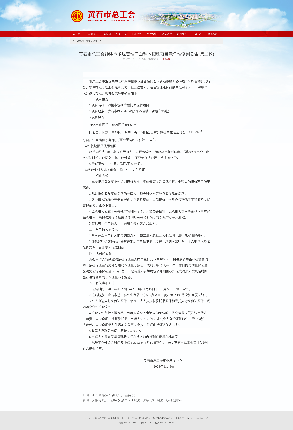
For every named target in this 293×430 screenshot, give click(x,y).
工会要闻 (106, 34)
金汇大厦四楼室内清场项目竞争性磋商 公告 (114, 395)
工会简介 (91, 34)
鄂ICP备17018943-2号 (162, 418)
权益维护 (182, 34)
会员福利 (213, 34)
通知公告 (121, 34)
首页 (88, 41)
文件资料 (152, 34)
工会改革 (136, 34)
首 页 (76, 34)
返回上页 (166, 59)
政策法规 (167, 34)
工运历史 (197, 34)
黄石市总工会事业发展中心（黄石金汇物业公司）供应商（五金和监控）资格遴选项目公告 (138, 400)
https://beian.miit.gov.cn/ (197, 418)
